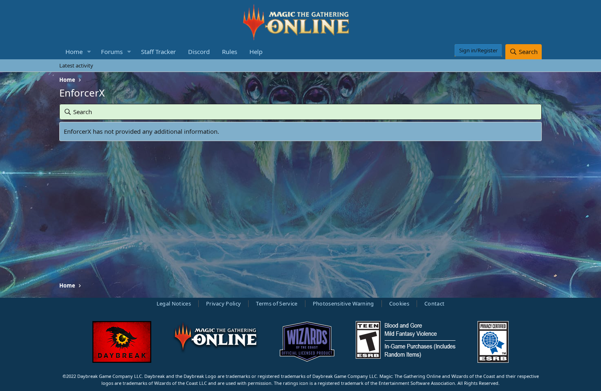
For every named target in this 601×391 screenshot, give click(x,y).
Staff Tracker (158, 51)
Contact (434, 303)
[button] (89, 51)
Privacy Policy (223, 303)
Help (255, 51)
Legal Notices (174, 303)
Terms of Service (276, 303)
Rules (229, 51)
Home (74, 51)
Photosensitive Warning (343, 303)
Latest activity (76, 65)
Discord (199, 51)
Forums (112, 51)
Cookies (399, 303)
